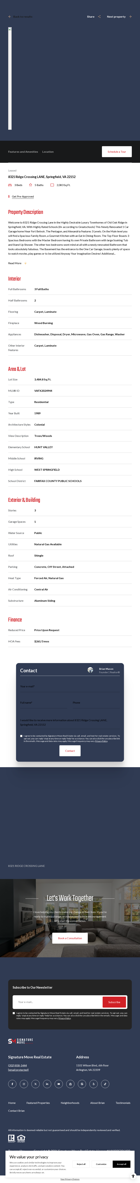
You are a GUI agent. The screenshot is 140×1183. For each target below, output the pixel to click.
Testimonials (123, 1102)
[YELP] (93, 1084)
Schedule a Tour (117, 151)
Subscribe (114, 1002)
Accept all (121, 1164)
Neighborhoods (70, 1102)
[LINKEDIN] (47, 1084)
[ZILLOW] (70, 1084)
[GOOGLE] (82, 1084)
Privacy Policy (101, 741)
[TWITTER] (35, 1084)
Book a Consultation (70, 938)
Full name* (26, 702)
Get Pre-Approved (23, 196)
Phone (76, 702)
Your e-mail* (27, 686)
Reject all (81, 1164)
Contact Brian (16, 1110)
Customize (101, 1164)
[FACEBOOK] (12, 1084)
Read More (14, 263)
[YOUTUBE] (59, 1084)
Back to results (22, 16)
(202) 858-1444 (17, 1065)
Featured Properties (38, 1102)
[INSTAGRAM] (24, 1084)
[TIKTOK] (105, 1084)
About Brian (97, 1102)
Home (12, 1102)
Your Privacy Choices (70, 1179)
